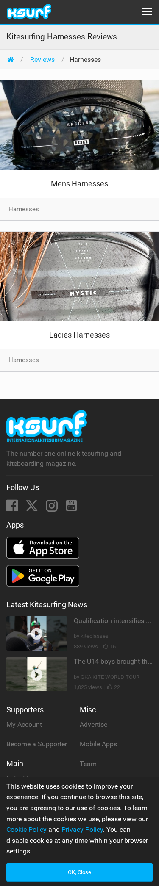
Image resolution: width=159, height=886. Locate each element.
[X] (32, 508)
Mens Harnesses (79, 183)
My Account (24, 724)
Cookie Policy (26, 829)
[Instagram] (52, 508)
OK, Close (79, 872)
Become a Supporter (36, 744)
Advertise (93, 724)
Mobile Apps (98, 744)
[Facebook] (13, 508)
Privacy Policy (82, 829)
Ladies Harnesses (79, 334)
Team (88, 764)
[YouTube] (71, 508)
